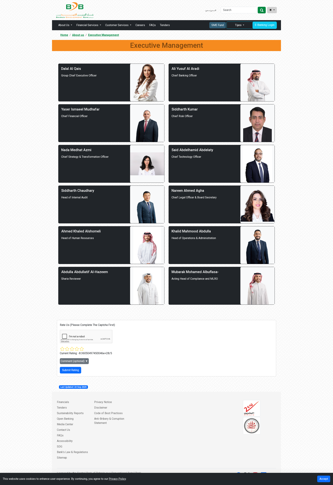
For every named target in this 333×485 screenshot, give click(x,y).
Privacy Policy (117, 478)
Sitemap (62, 457)
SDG (59, 446)
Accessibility (65, 441)
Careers (140, 25)
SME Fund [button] (217, 25)
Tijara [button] (238, 25)
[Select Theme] (272, 10)
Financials (63, 402)
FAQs (152, 25)
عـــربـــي (211, 10)
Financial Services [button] (87, 25)
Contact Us (63, 429)
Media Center (65, 424)
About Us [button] (64, 25)
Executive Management (103, 35)
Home (64, 35)
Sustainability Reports (70, 413)
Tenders (165, 25)
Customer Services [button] (117, 25)
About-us (78, 35)
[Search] (262, 10)
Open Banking (65, 418)
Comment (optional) (74, 361)
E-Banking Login (264, 25)
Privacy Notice (103, 402)
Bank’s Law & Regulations (72, 452)
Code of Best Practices (108, 413)
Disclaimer (100, 407)
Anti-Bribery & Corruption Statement (109, 421)
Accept (323, 478)
